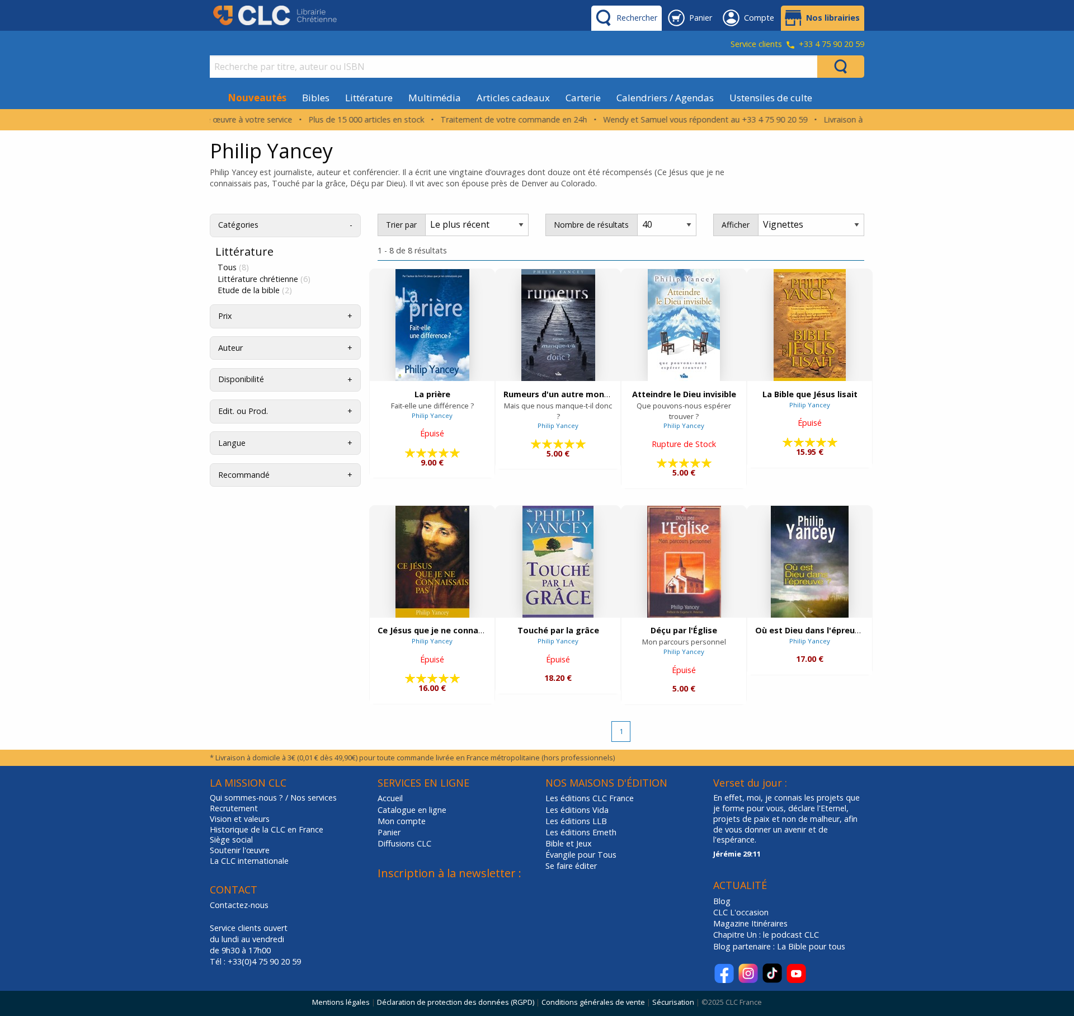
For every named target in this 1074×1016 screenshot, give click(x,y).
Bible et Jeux (568, 843)
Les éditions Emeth (580, 832)
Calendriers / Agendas (665, 97)
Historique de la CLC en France (266, 830)
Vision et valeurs (240, 819)
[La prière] (432, 325)
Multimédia (434, 97)
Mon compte (402, 821)
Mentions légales (341, 1002)
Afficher (736, 224)
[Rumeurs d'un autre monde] (558, 325)
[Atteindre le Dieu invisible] (684, 325)
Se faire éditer (571, 865)
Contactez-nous (239, 905)
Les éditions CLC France (589, 798)
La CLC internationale (249, 861)
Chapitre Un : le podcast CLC (766, 934)
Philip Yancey (432, 415)
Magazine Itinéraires (750, 923)
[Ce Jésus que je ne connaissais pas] (432, 562)
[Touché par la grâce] (557, 562)
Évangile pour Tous (580, 854)
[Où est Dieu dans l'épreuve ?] (810, 562)
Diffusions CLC (404, 843)
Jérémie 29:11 (737, 854)
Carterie (583, 97)
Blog (722, 901)
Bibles (315, 97)
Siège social (231, 840)
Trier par (401, 224)
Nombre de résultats (591, 224)
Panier (389, 832)
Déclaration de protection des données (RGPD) (455, 1002)
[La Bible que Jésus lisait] (810, 325)
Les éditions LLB (576, 821)
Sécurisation (673, 1002)
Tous (233, 267)
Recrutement (234, 808)
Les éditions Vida (577, 810)
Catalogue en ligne (412, 810)
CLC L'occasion (741, 912)
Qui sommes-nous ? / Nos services (273, 798)
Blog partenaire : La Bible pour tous (780, 946)
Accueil (390, 798)
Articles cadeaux (513, 97)
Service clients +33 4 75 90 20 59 (797, 45)
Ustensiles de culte (770, 97)
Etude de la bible (255, 290)
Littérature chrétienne (264, 279)
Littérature (369, 97)
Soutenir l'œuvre (240, 850)
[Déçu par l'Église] (684, 562)
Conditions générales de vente (593, 1002)
